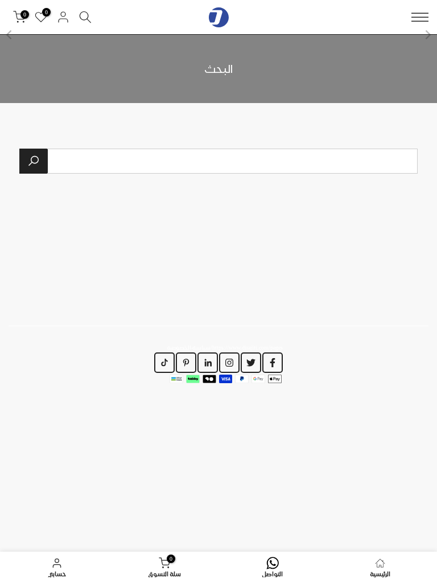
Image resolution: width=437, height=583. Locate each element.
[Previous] (427, 34)
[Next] (9, 34)
